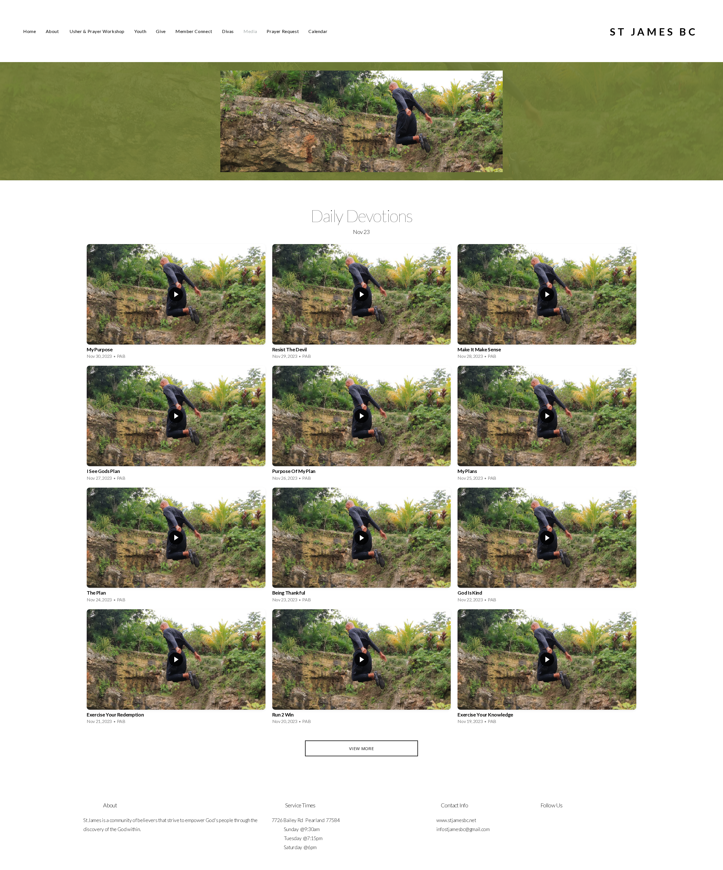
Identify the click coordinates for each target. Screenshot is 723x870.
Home (29, 31)
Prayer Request (283, 31)
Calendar (317, 31)
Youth (140, 31)
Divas (228, 31)
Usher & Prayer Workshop (97, 31)
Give (161, 31)
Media (250, 31)
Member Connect (193, 31)
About (53, 31)
